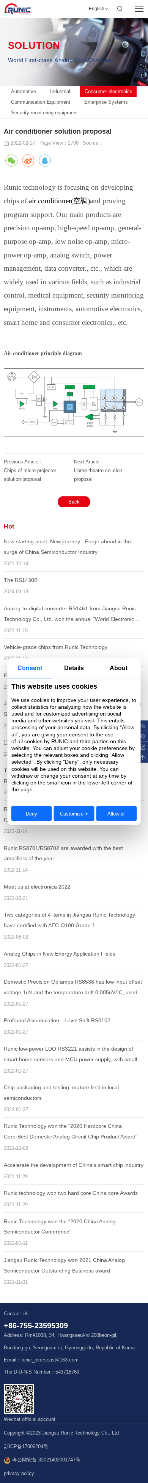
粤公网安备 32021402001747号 (45, 1460)
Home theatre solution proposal (98, 475)
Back (74, 502)
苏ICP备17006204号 (26, 1446)
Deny (31, 813)
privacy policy (19, 1473)
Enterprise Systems (106, 102)
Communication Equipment (40, 102)
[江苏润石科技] (17, 9)
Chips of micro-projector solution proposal (30, 475)
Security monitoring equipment (44, 112)
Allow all (116, 813)
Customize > (74, 813)
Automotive (23, 91)
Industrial (60, 91)
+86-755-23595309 (36, 1325)
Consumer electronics (108, 91)
